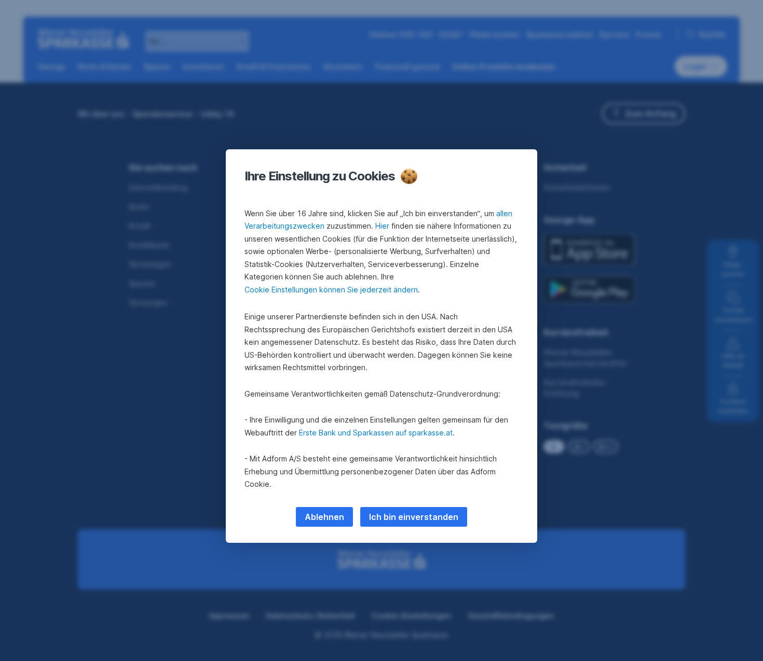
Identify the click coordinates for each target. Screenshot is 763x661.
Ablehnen (324, 517)
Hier (382, 225)
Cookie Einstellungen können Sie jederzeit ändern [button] (331, 289)
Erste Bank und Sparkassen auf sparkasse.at (376, 432)
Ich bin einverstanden (413, 517)
